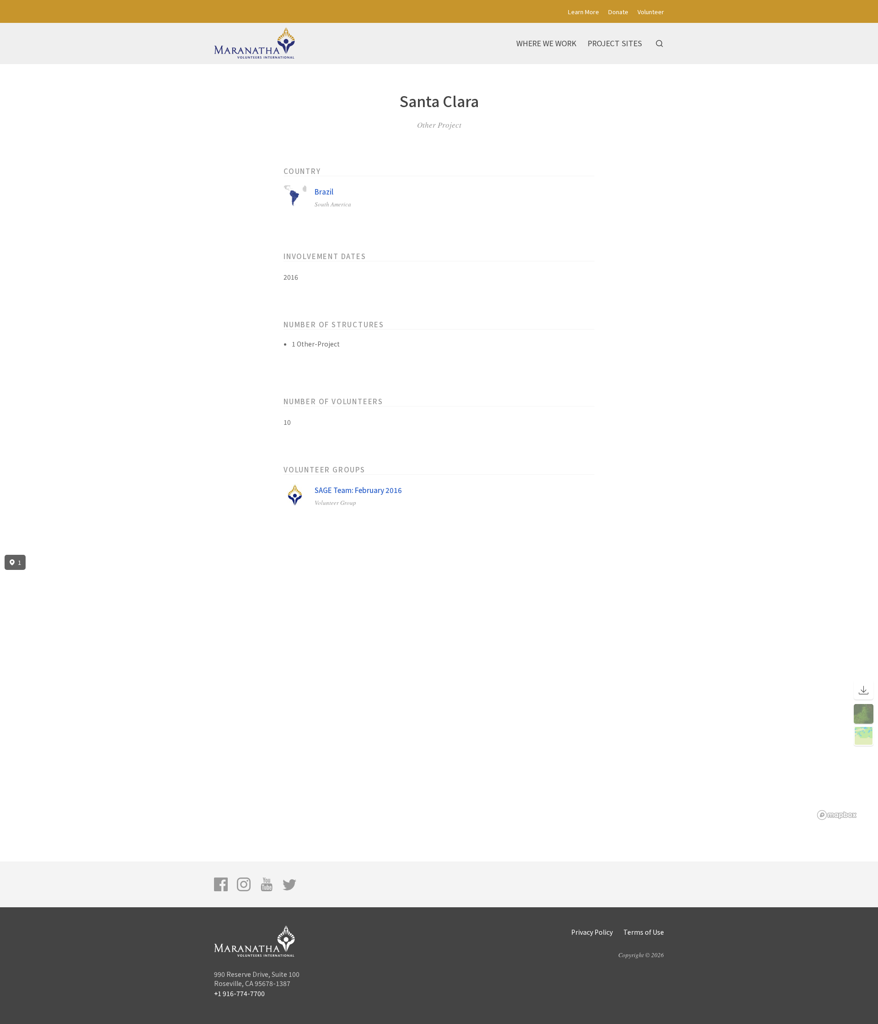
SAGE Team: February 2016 (358, 490)
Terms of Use (643, 932)
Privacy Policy (592, 932)
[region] (439, 687)
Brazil (324, 191)
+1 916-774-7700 (239, 993)
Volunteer (650, 11)
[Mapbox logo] (837, 815)
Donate (618, 11)
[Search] (659, 43)
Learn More (583, 11)
